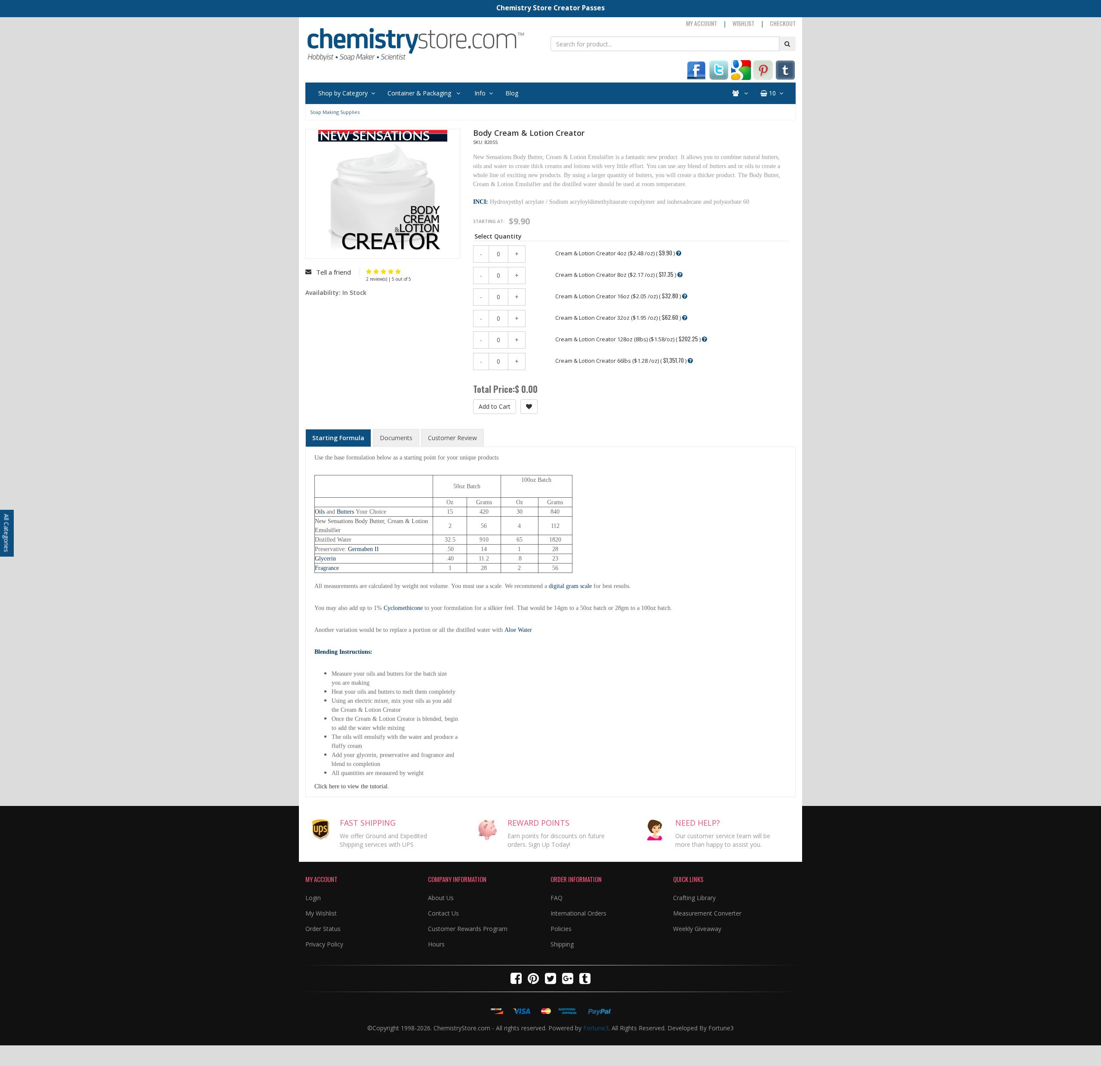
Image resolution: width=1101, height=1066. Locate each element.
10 (771, 93)
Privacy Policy (324, 944)
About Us (441, 898)
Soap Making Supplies (335, 112)
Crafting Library (694, 898)
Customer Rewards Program (467, 929)
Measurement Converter (707, 913)
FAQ (556, 898)
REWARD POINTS (538, 823)
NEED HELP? (697, 823)
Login (313, 898)
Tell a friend (333, 272)
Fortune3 (596, 1028)
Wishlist (743, 23)
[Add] (529, 406)
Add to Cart (495, 406)
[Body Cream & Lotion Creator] (369, 271)
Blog (511, 93)
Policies (561, 929)
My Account (701, 23)
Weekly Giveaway (697, 929)
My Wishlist (321, 913)
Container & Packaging (420, 93)
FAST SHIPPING (368, 823)
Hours (436, 944)
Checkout (783, 23)
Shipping (562, 944)
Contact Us (443, 913)
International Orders (578, 913)
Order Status (323, 929)
